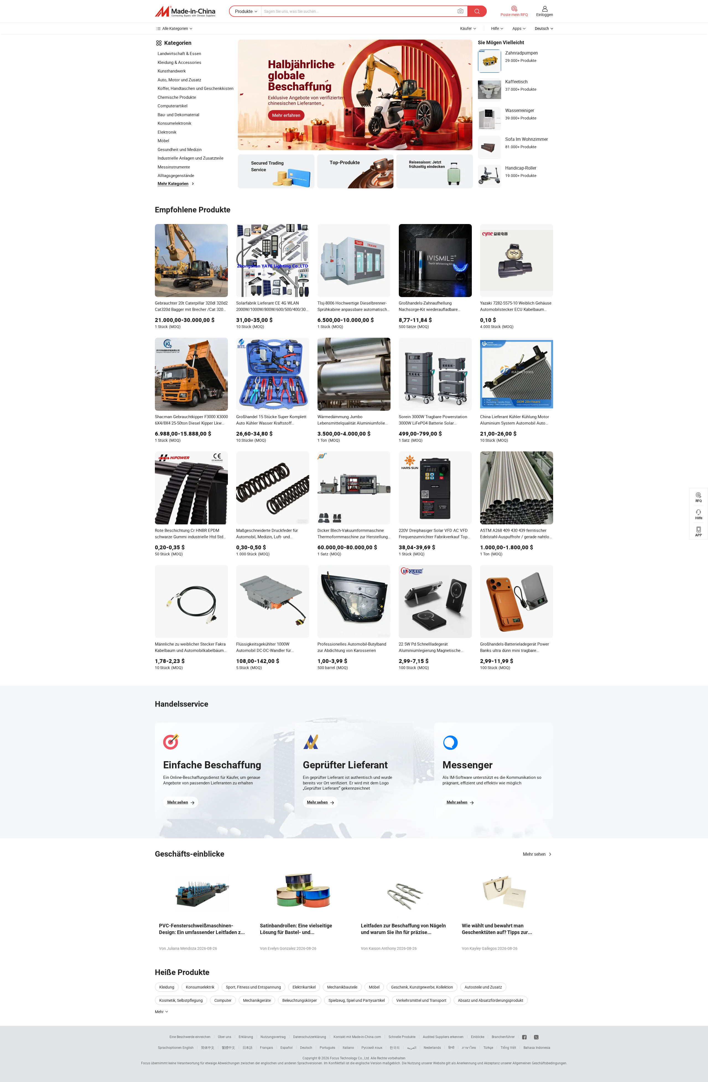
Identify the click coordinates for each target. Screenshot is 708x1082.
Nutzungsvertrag (273, 1036)
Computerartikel (173, 105)
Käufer (466, 28)
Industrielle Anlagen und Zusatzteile (190, 158)
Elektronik (167, 132)
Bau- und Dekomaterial (178, 114)
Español (286, 1047)
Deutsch (306, 1047)
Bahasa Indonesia (537, 1047)
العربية (411, 1047)
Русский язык (371, 1047)
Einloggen (544, 14)
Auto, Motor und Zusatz (179, 79)
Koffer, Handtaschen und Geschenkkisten (195, 88)
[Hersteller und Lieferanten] (185, 11)
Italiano (348, 1047)
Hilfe (495, 28)
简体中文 (207, 1047)
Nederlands (432, 1047)
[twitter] (536, 1036)
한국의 (395, 1047)
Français (266, 1047)
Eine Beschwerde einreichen (190, 1036)
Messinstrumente (174, 167)
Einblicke (477, 1036)
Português (327, 1047)
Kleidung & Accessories (179, 62)
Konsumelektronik (174, 123)
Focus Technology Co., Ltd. (350, 1058)
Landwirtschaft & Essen (179, 53)
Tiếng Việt (508, 1047)
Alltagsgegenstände (176, 175)
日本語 (248, 1047)
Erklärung (246, 1036)
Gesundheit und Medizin (180, 149)
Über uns (224, 1036)
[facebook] (524, 1036)
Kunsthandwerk (172, 71)
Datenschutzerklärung (309, 1036)
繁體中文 (228, 1047)
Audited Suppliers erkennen (443, 1036)
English (188, 1047)
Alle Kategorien (175, 28)
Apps (516, 28)
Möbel (163, 140)
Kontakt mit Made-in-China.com (357, 1036)
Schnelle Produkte (402, 1036)
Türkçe (488, 1047)
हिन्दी (451, 1047)
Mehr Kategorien (173, 183)
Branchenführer (503, 1036)
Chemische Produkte (177, 97)
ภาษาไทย (469, 1047)
